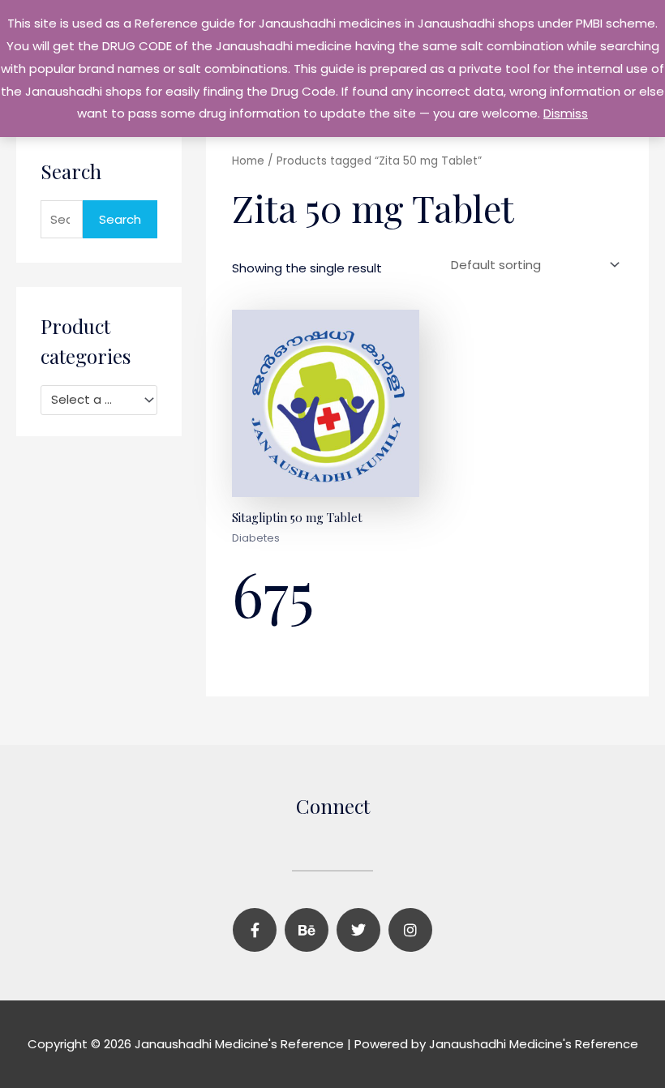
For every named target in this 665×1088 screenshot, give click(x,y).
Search (120, 219)
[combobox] (99, 400)
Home (248, 161)
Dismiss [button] (565, 113)
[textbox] (91, 400)
